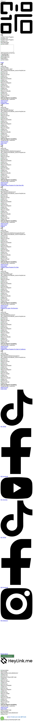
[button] (16, 639)
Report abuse (4, 654)
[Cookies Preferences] (2, 718)
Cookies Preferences (7, 656)
